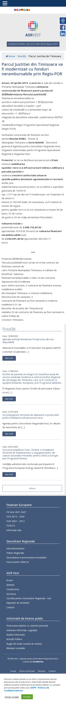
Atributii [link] (10, 584)
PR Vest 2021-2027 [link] (16, 512)
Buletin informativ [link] (15, 634)
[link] (15, 10)
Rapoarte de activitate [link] (17, 602)
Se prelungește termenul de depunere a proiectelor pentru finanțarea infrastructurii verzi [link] (30, 416)
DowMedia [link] (38, 661)
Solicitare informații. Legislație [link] (21, 630)
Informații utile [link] (13, 530)
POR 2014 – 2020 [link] (15, 516)
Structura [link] (11, 593)
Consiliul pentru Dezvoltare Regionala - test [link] (28, 598)
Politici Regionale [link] (15, 552)
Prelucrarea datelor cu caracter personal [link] (27, 625)
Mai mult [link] (9, 358)
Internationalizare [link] (15, 548)
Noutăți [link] (22, 56)
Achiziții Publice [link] (14, 639)
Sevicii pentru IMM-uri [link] (17, 561)
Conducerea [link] (12, 589)
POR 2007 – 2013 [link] (15, 521)
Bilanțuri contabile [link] (15, 648)
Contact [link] (10, 607)
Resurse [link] (41, 671)
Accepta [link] (27, 696)
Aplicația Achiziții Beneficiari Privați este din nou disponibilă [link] (28, 341)
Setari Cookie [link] (12, 696)
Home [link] (11, 56)
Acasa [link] (9, 580)
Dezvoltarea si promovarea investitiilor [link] (26, 557)
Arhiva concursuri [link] (27, 671)
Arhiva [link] (32, 488)
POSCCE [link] (10, 525)
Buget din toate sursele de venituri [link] (24, 643)
